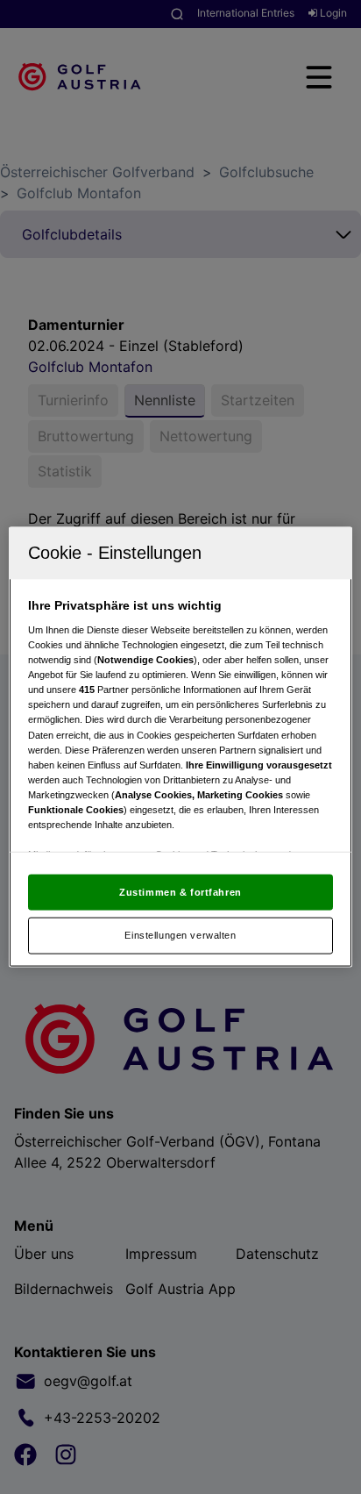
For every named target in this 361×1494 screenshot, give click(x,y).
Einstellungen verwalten (180, 935)
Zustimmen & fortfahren (180, 891)
